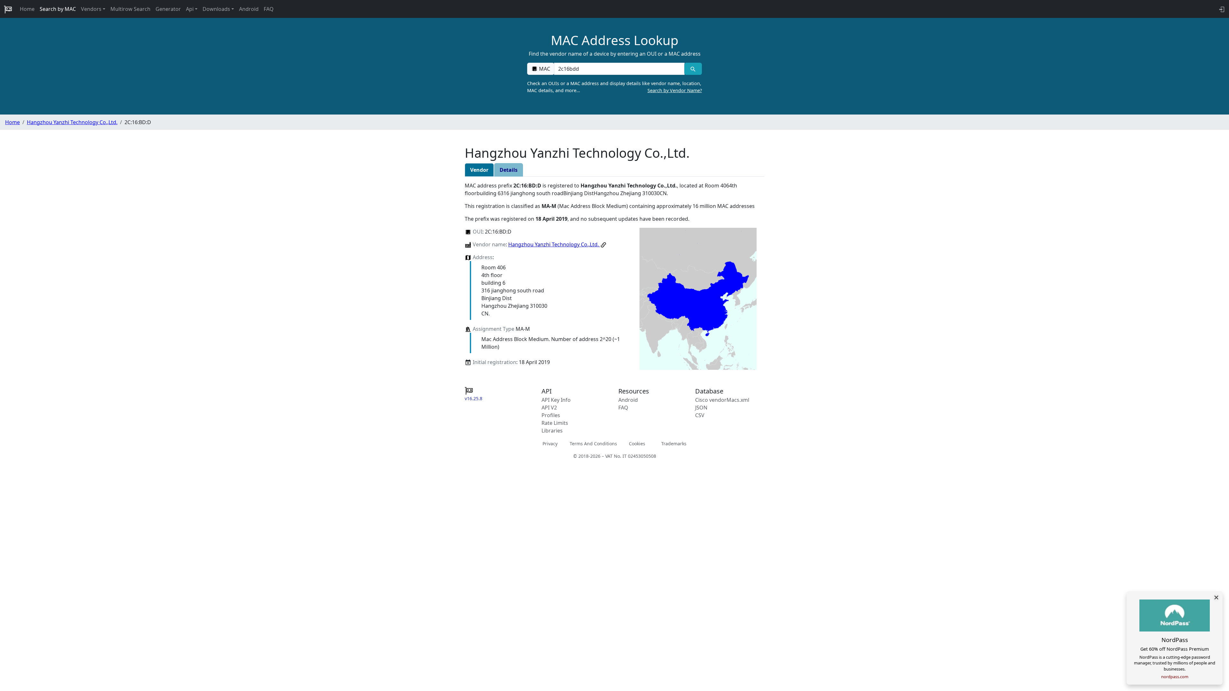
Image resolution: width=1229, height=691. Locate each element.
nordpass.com (1174, 676)
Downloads (216, 8)
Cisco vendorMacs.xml (722, 399)
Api (190, 8)
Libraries (552, 430)
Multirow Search (130, 8)
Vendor (479, 169)
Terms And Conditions (593, 444)
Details (509, 169)
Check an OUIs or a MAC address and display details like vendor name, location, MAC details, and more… (614, 86)
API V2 (549, 407)
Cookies (637, 444)
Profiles (551, 415)
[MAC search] (693, 69)
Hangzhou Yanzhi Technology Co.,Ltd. (72, 122)
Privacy (550, 444)
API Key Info (556, 399)
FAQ (269, 8)
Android (249, 8)
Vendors (91, 8)
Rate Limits (555, 422)
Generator (168, 8)
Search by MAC (58, 8)
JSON (701, 407)
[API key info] (1221, 9)
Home (27, 8)
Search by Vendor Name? (674, 90)
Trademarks (674, 444)
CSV (699, 415)
